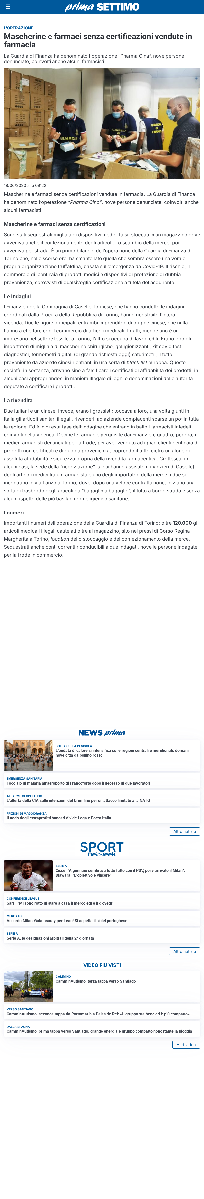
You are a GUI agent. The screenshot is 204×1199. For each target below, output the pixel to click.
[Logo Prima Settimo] (102, 7)
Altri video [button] (186, 1044)
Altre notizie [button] (184, 831)
